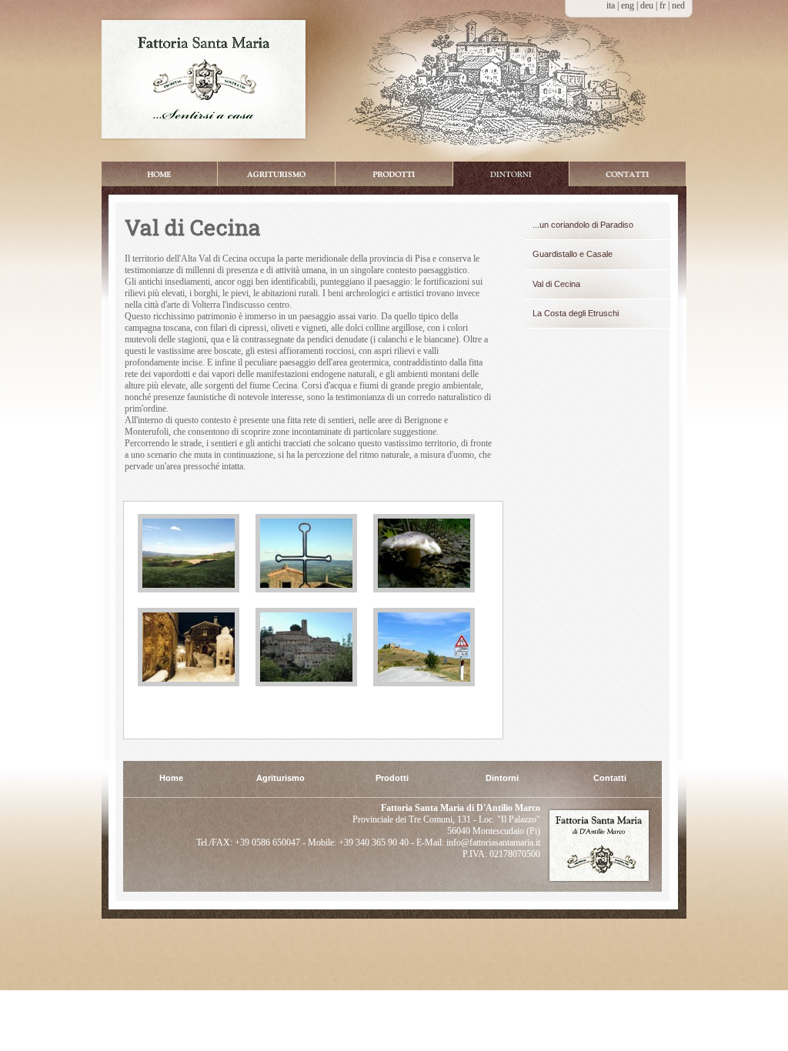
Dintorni (511, 174)
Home (159, 174)
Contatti (609, 778)
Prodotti (394, 174)
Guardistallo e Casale (573, 254)
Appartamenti (276, 174)
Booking (627, 174)
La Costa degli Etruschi (576, 313)
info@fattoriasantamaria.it (492, 842)
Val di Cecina (556, 284)
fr (663, 5)
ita (610, 5)
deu (648, 5)
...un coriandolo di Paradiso (583, 224)
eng (628, 5)
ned (678, 5)
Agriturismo (280, 778)
